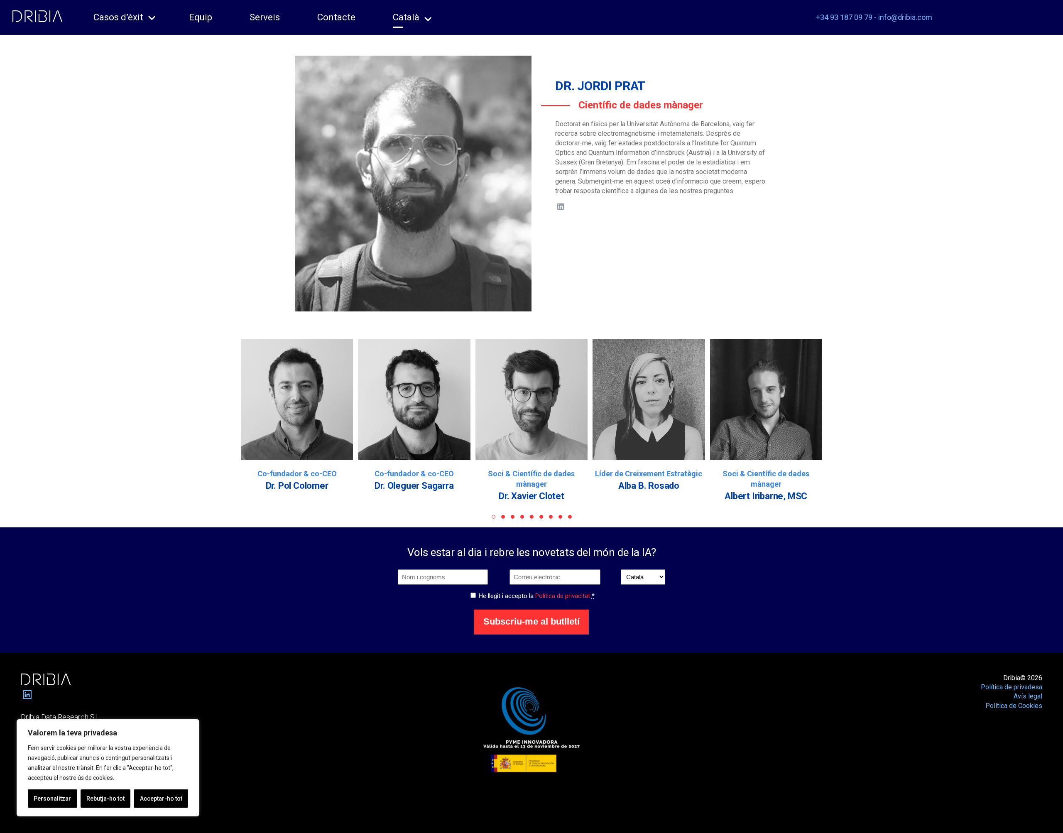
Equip (200, 17)
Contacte (336, 17)
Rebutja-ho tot (105, 798)
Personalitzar (52, 798)
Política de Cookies (1013, 706)
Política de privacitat (562, 596)
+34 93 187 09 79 (844, 17)
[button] (493, 517)
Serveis (265, 17)
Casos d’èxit (118, 17)
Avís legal (1028, 696)
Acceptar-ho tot (161, 798)
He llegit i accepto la (537, 596)
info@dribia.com (905, 17)
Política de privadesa (1011, 687)
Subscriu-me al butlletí (531, 621)
